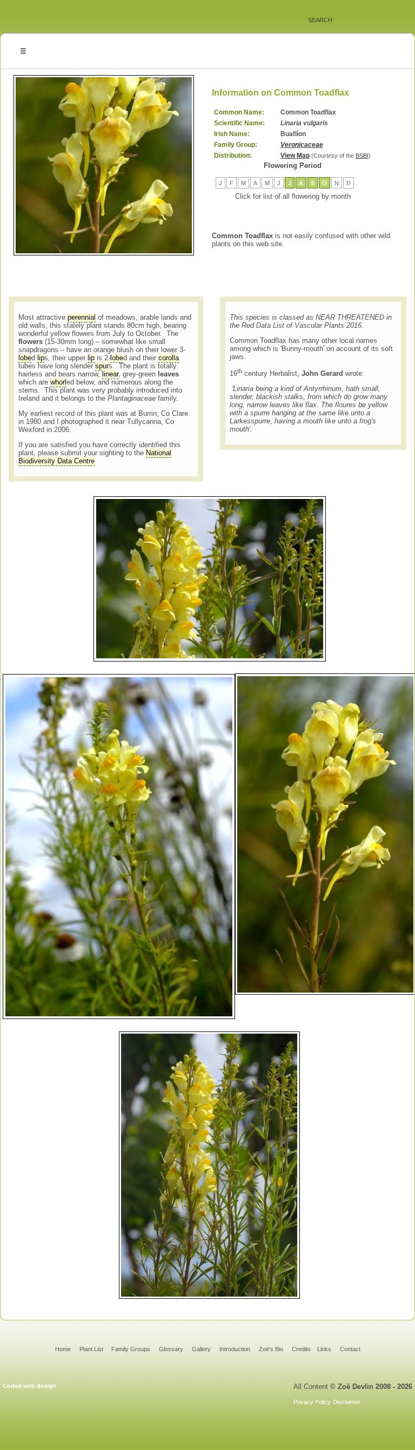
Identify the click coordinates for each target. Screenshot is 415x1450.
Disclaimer (346, 1402)
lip (40, 358)
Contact (350, 1349)
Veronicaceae (301, 145)
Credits (301, 1349)
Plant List (92, 1349)
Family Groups (130, 1349)
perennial (82, 317)
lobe (24, 358)
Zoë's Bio (271, 1349)
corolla (168, 358)
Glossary (171, 1349)
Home (63, 1349)
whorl (58, 382)
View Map (295, 155)
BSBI (362, 155)
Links (324, 1349)
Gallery (201, 1349)
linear (110, 374)
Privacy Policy (312, 1402)
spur (102, 366)
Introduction (234, 1349)
